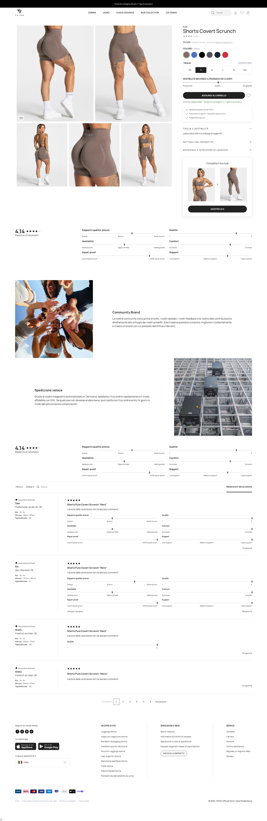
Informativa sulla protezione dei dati (39, 801)
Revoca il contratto (173, 753)
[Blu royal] (194, 55)
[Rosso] (225, 55)
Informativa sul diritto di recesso (176, 736)
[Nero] (202, 55)
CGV (17, 801)
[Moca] (186, 55)
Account (230, 741)
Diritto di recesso (68, 801)
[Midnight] (217, 55)
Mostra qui (217, 209)
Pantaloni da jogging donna (114, 741)
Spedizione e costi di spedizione (176, 741)
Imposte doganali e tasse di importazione (180, 746)
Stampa (229, 756)
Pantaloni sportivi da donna (114, 746)
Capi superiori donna (111, 756)
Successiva (160, 702)
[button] (220, 12)
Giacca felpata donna (111, 770)
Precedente (106, 702)
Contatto (230, 731)
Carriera (230, 736)
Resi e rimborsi (168, 731)
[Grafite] (210, 55)
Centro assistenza (235, 746)
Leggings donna (109, 731)
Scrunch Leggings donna (113, 751)
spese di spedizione (224, 42)
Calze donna (107, 766)
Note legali (84, 801)
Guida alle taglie (245, 62)
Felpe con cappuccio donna (114, 736)
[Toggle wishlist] (248, 95)
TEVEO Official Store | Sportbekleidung (234, 801)
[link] (248, 12)
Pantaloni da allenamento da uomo (117, 775)
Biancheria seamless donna (114, 761)
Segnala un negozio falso (238, 751)
